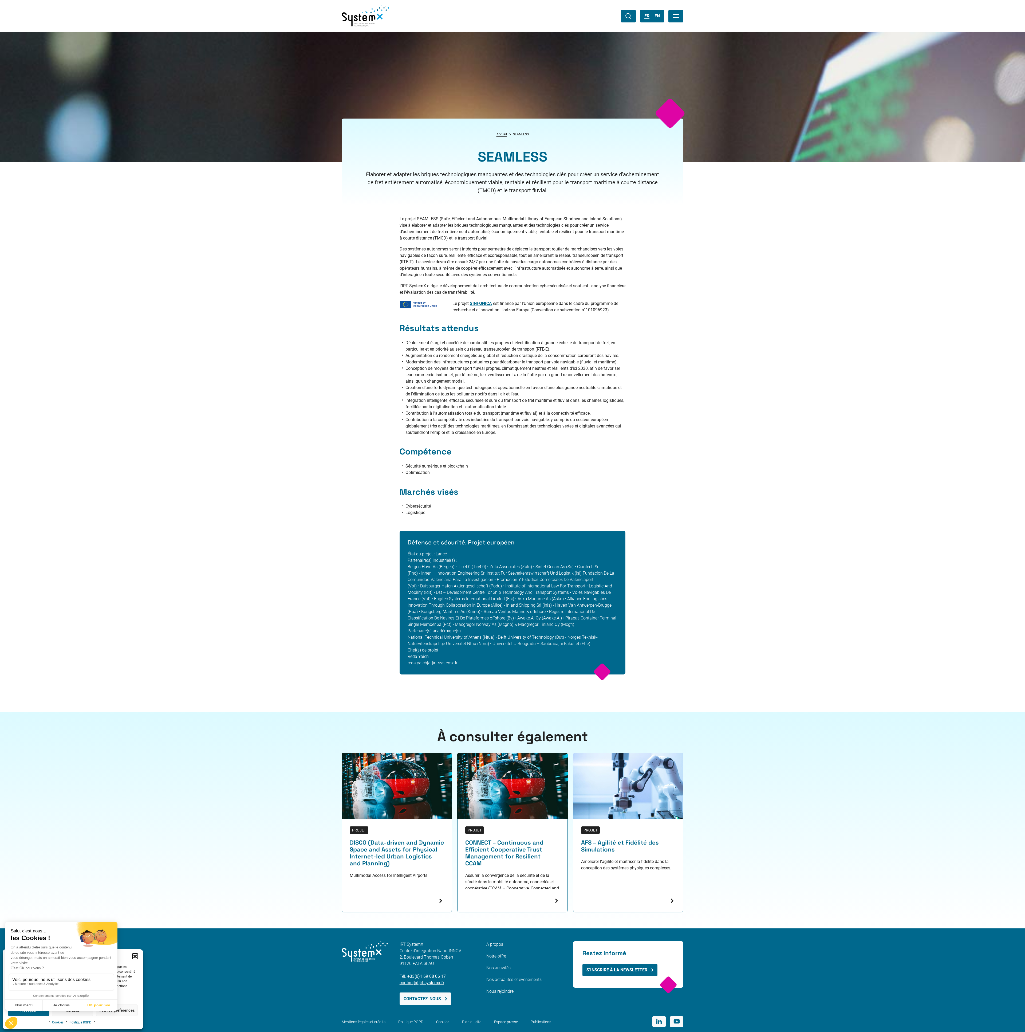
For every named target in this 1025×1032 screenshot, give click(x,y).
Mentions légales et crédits (363, 1022)
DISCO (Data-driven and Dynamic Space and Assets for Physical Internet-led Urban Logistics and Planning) (397, 853)
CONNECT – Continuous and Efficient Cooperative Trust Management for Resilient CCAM (504, 853)
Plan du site (471, 1022)
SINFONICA (481, 303)
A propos (494, 944)
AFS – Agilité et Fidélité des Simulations (620, 846)
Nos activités (498, 967)
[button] (135, 956)
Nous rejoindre (500, 991)
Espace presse (506, 1022)
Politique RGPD (80, 1022)
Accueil (501, 134)
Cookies (58, 1022)
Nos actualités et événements (514, 979)
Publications (541, 1022)
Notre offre (496, 956)
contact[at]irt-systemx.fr (422, 982)
